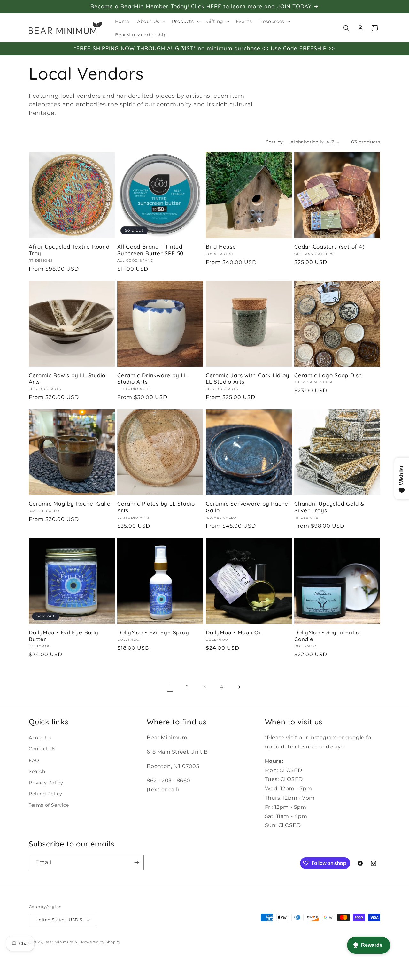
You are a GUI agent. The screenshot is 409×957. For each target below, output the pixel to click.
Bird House (221, 246)
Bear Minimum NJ (62, 942)
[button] (150, 21)
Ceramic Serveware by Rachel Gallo (248, 507)
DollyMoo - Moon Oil (234, 632)
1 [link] (170, 687)
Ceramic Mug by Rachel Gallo (70, 504)
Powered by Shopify (100, 942)
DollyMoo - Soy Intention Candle (328, 635)
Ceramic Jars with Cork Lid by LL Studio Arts (247, 378)
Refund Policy (45, 793)
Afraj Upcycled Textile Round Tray (69, 249)
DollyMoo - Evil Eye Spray (153, 632)
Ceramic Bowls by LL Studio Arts (67, 378)
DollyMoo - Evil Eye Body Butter (63, 635)
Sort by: (275, 142)
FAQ (34, 760)
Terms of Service (49, 805)
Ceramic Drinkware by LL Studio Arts (152, 378)
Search (37, 771)
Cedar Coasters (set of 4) (329, 246)
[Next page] (239, 687)
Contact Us (42, 749)
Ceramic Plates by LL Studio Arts (156, 507)
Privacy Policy (46, 782)
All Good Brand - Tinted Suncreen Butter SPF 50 (150, 249)
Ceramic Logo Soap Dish (328, 375)
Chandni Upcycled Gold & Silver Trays (329, 507)
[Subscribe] (136, 862)
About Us (40, 737)
